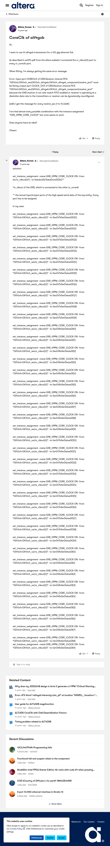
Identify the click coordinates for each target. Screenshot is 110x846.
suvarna (33, 751)
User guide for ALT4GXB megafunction (34, 704)
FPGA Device (13, 14)
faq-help (31, 690)
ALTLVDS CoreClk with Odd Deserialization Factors (41, 713)
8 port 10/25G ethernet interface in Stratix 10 (40, 792)
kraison (31, 762)
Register (89, 5)
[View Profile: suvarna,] (12, 750)
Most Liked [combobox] (98, 152)
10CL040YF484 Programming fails (34, 747)
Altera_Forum (25, 27)
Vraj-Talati (32, 784)
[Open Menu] (102, 14)
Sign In (99, 5)
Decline (50, 838)
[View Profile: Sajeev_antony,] (12, 794)
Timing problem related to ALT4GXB (33, 721)
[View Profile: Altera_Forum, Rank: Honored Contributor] (12, 28)
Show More (57, 804)
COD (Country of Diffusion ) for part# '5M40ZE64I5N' (44, 781)
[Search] (81, 5)
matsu (31, 773)
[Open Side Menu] (7, 5)
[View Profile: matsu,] (12, 772)
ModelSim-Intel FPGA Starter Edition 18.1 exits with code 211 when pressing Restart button (55, 770)
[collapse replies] (6, 160)
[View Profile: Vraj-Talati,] (12, 783)
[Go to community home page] (23, 5)
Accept (62, 838)
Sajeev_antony (36, 796)
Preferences (37, 838)
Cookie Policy (16, 829)
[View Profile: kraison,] (12, 761)
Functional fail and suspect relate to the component (43, 758)
